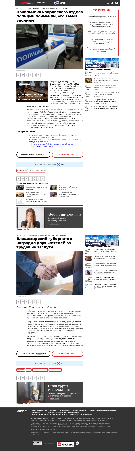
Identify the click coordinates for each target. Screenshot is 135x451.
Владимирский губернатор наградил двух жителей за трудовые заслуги (101, 33)
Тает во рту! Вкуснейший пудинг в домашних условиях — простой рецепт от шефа (105, 258)
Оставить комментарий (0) (67, 154)
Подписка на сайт (37, 412)
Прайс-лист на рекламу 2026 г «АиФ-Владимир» (63, 412)
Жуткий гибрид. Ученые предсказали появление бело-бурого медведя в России (106, 108)
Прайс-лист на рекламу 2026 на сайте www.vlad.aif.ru (49, 414)
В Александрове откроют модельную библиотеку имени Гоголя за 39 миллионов (101, 49)
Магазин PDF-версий (79, 410)
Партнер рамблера (49, 443)
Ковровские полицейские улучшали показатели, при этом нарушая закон (36, 201)
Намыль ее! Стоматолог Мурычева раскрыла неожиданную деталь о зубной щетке (105, 286)
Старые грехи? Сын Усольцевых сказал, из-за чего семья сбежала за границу (105, 251)
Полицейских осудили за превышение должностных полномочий (68, 187)
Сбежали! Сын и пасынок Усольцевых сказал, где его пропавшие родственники (106, 94)
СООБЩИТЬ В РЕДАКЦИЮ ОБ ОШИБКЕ (81, 414)
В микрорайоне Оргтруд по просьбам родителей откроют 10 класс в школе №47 (101, 41)
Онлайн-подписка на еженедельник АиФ (102, 410)
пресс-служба (33, 318)
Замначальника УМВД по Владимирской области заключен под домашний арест (52, 145)
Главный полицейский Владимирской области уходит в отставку (36, 194)
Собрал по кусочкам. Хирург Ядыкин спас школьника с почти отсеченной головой (106, 73)
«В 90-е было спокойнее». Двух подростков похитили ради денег (105, 278)
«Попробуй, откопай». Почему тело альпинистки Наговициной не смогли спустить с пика (105, 272)
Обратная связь (65, 410)
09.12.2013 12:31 (21, 8)
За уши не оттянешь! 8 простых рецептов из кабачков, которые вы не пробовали (106, 80)
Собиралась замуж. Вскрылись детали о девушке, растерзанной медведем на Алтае (105, 101)
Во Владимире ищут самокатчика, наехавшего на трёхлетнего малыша (102, 16)
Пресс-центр (53, 410)
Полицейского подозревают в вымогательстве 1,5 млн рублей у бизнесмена (36, 187)
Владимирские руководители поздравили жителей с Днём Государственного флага (101, 24)
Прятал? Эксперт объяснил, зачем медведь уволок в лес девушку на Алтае (105, 87)
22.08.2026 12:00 (21, 235)
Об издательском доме (39, 410)
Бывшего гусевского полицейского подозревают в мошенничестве (69, 194)
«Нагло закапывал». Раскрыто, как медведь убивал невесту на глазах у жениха (105, 265)
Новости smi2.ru (23, 229)
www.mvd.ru (20, 70)
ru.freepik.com (21, 296)
